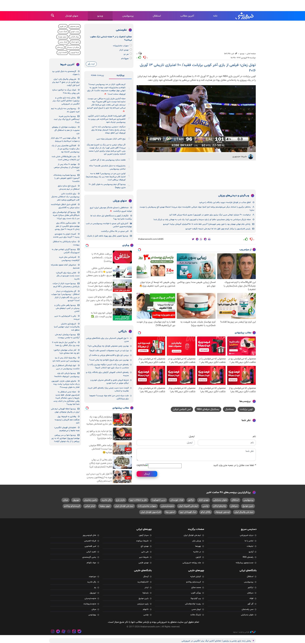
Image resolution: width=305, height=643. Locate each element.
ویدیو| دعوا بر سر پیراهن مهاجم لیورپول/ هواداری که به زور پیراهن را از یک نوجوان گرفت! (65, 438)
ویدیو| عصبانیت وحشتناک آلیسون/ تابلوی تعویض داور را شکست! (66, 178)
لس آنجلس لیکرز (182, 409)
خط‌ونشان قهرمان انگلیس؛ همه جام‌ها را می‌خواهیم (66, 429)
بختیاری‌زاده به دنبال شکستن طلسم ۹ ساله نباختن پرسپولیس (107, 167)
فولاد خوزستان (176, 499)
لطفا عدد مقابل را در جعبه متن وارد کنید (234, 465)
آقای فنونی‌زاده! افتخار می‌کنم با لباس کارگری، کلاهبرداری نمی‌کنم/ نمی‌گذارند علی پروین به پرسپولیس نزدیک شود (106, 119)
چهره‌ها (198, 546)
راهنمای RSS (248, 557)
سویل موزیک (62, 37)
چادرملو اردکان (219, 506)
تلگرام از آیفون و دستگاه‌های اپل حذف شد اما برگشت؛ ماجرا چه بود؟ (111, 217)
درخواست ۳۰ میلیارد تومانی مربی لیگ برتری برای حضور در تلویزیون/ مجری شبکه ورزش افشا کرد (210, 214)
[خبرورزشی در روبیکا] (68, 631)
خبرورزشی (244, 15)
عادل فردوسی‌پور (89, 535)
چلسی (205, 506)
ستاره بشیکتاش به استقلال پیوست (66, 243)
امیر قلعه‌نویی (90, 546)
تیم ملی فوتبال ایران (124, 506)
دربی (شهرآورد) (159, 499)
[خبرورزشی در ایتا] (74, 631)
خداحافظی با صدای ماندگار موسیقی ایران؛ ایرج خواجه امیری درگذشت (111, 209)
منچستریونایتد (89, 603)
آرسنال (146, 576)
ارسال (147, 474)
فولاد (251, 598)
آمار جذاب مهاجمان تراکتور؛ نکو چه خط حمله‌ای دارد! (66, 352)
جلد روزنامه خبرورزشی (192, 562)
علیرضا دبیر (144, 557)
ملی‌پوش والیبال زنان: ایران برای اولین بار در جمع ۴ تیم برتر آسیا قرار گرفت (65, 82)
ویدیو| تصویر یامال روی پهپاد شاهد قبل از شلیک (107, 235)
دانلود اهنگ (75, 42)
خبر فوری (63, 26)
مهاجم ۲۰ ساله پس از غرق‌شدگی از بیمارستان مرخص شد (66, 167)
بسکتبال (229, 409)
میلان (65, 499)
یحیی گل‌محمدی (89, 557)
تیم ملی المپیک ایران (188, 506)
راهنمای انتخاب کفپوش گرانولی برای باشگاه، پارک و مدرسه (107, 374)
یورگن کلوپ (196, 592)
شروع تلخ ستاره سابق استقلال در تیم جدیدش (68, 187)
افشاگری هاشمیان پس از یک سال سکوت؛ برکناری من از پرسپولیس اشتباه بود (65, 148)
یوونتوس (92, 614)
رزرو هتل (60, 47)
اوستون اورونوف (222, 512)
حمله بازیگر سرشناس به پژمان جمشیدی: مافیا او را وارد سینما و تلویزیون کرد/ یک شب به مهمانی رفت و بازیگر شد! (202, 219)
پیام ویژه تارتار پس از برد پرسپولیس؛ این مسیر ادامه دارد (65, 359)
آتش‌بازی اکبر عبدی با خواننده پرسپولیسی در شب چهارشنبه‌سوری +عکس (109, 225)
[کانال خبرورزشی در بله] (79, 631)
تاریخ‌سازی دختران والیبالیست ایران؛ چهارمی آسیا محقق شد (66, 326)
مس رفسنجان (247, 609)
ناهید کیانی (91, 551)
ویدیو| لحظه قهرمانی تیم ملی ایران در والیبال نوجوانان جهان (65, 410)
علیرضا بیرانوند (142, 540)
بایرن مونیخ (248, 506)
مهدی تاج (145, 546)
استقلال (157, 16)
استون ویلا (170, 512)
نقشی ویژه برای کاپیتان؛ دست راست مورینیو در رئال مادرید (67, 275)
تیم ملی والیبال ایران (243, 512)
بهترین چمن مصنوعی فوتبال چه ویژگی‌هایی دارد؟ (108, 346)
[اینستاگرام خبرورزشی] (52, 631)
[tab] (120, 76)
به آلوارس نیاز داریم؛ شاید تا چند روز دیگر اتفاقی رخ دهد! (65, 344)
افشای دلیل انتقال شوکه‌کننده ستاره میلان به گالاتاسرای (65, 206)
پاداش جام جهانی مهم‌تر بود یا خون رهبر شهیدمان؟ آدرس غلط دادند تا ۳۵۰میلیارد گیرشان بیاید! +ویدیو (206, 224)
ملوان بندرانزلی (220, 499)
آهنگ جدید (63, 31)
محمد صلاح (196, 587)
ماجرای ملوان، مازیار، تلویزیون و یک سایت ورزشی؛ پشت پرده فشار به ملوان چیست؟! (65, 384)
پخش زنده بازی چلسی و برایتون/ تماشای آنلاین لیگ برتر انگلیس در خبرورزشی (66, 100)
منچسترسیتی (167, 506)
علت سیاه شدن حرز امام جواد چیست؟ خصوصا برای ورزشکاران (109, 397)
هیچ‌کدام (125, 58)
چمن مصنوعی (74, 26)
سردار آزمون (144, 535)
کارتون (198, 557)
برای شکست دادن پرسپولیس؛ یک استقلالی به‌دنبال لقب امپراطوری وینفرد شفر (65, 196)
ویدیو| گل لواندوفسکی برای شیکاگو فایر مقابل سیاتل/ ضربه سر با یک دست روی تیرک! (66, 215)
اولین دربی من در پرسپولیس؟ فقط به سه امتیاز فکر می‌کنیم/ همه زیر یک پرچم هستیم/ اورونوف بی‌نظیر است (105, 176)
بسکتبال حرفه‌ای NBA (208, 409)
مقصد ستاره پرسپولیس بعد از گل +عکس (107, 159)
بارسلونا (145, 592)
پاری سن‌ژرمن (143, 603)
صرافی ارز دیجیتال (73, 47)
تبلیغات (250, 546)
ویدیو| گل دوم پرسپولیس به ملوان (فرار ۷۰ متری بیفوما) (107, 186)
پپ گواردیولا (196, 598)
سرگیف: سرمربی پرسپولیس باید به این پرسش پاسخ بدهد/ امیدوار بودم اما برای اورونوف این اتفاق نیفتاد (108, 129)
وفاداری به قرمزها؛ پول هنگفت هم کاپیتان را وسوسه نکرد (67, 419)
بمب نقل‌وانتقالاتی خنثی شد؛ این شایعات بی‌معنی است (65, 158)
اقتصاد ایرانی (62, 52)
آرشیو (251, 551)
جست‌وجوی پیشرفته (244, 562)
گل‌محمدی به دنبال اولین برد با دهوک (65, 73)
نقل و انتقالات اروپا (138, 499)
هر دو (126, 54)
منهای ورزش (120, 201)
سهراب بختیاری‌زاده (121, 45)
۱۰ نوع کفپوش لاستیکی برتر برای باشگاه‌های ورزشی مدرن (107, 340)
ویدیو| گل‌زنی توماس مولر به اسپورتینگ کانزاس (65, 251)
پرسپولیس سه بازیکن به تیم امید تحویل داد (65, 110)
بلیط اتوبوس (74, 52)
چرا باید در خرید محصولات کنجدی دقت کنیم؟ (109, 350)
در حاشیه (197, 551)
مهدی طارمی (144, 562)
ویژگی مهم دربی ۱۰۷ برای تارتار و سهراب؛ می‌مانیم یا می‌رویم (65, 139)
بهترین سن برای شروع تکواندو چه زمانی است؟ (109, 360)
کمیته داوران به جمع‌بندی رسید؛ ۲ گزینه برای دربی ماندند (66, 235)
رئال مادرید (106, 499)
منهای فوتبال (71, 16)
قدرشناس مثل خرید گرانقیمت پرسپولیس (69, 259)
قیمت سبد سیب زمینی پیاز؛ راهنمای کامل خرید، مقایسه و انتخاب (108, 389)
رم (95, 587)
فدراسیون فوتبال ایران (151, 512)
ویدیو (100, 16)
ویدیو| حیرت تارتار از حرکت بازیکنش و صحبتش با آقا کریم (66, 285)
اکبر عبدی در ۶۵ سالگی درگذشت (115, 231)
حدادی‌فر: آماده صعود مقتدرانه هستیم (65, 266)
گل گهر (250, 603)
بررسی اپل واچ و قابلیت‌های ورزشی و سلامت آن (109, 355)
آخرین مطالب (187, 16)
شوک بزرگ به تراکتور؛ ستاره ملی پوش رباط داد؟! (65, 91)
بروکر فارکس (74, 37)
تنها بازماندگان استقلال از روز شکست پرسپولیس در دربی (65, 367)
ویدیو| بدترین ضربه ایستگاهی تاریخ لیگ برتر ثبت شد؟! (66, 119)
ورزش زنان (196, 540)
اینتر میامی (90, 506)
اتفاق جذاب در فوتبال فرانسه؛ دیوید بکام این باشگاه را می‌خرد (225, 202)
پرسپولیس (128, 16)
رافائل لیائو (205, 512)
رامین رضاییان (90, 499)
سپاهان (234, 506)
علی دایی (145, 551)
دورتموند (92, 576)
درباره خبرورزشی (246, 535)
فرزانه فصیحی (90, 540)
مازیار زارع (120, 499)
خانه (215, 16)
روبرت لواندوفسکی (193, 603)
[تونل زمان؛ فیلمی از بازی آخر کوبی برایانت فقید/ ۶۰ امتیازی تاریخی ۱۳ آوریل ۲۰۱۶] (196, 118)
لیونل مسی (196, 609)
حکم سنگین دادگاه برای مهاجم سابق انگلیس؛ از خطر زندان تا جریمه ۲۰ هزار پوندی (67, 226)
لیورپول (76, 499)
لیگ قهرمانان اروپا (188, 512)
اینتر (147, 587)
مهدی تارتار (124, 50)
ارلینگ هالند (195, 614)
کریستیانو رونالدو (72, 506)
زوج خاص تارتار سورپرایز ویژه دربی (111, 138)
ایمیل (192, 436)
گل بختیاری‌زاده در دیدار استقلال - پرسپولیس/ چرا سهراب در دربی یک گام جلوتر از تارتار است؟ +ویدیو (65, 296)
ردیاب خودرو (75, 31)
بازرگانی (123, 331)
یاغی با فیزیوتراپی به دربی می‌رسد (66, 317)
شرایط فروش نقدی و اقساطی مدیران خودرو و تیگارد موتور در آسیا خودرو (110, 382)
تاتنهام (146, 609)
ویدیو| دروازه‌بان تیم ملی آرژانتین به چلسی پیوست (67, 336)
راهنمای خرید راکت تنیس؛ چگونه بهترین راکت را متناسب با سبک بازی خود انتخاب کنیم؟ (108, 366)
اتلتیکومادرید (143, 581)
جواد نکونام (91, 562)
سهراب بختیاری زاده (147, 506)
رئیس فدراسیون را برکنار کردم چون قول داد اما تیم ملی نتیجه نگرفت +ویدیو (218, 228)
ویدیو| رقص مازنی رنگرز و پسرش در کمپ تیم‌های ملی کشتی (66, 308)
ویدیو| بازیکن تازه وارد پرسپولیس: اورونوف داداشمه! (66, 375)
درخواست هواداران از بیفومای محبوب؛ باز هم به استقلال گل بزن (65, 130)
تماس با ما (249, 540)
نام (254, 436)
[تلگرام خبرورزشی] (58, 631)
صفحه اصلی (251, 53)
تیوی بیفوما (105, 506)
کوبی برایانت (246, 409)
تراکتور (191, 499)
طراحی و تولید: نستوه (241, 632)
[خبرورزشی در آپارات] (63, 631)
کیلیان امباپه (195, 576)
